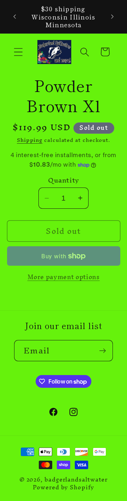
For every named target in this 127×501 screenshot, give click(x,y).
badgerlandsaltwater (76, 479)
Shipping (29, 140)
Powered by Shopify (63, 487)
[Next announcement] (112, 16)
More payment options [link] (64, 277)
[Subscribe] (102, 351)
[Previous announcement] (15, 16)
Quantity (63, 180)
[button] (18, 52)
